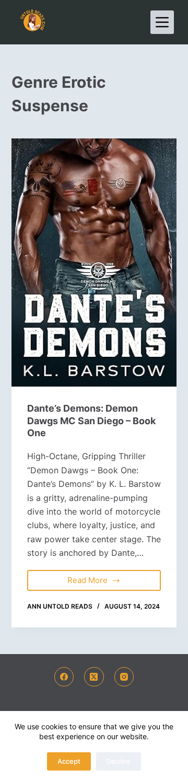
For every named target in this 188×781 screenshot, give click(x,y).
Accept (68, 761)
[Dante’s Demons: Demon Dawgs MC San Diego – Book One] (94, 262)
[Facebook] (64, 677)
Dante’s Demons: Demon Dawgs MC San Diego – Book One (91, 420)
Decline (119, 761)
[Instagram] (124, 677)
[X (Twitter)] (94, 677)
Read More (96, 577)
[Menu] (162, 22)
